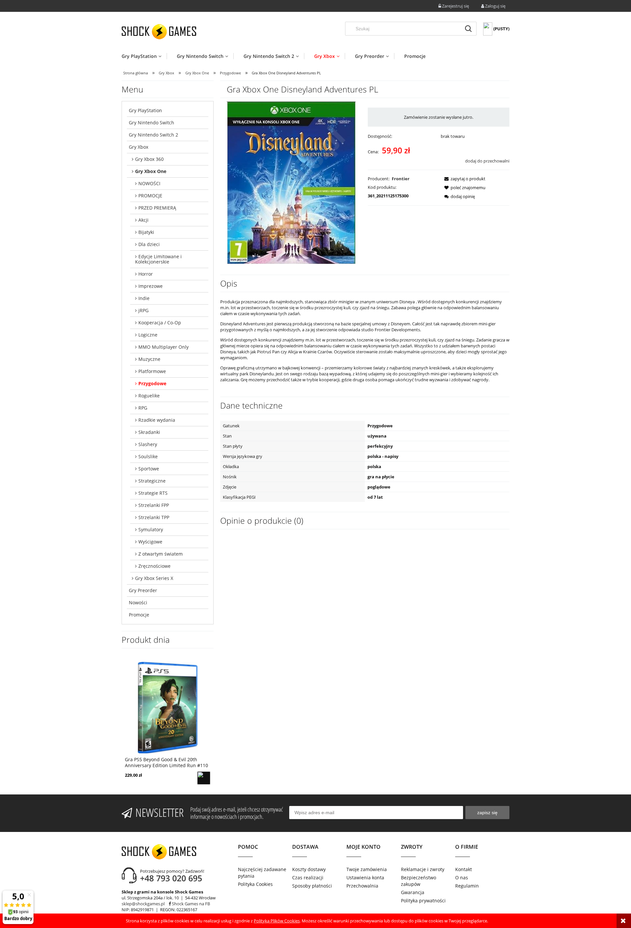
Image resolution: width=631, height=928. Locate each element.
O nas (461, 877)
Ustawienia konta (365, 877)
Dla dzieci (149, 244)
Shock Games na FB (190, 904)
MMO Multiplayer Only (163, 347)
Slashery (147, 444)
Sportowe (148, 468)
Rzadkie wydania (156, 420)
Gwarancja (412, 892)
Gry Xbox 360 (149, 159)
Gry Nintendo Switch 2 (153, 135)
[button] (462, 179)
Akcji (143, 220)
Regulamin (467, 886)
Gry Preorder (143, 590)
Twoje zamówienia (366, 869)
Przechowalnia (362, 886)
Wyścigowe (150, 542)
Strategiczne (152, 481)
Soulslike (148, 456)
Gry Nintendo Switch (151, 122)
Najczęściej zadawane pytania (262, 872)
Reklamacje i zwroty (422, 869)
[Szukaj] (468, 29)
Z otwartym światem (160, 554)
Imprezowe (150, 286)
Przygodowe (152, 383)
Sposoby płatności (312, 886)
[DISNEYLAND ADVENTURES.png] (291, 182)
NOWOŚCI (149, 183)
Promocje (139, 615)
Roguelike (149, 395)
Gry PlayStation (145, 110)
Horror (145, 274)
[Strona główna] (159, 31)
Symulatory (150, 529)
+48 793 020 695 (171, 878)
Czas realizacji (307, 877)
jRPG (143, 310)
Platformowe (152, 371)
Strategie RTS (153, 493)
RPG (142, 408)
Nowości (138, 602)
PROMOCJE (150, 195)
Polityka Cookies (255, 884)
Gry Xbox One (150, 171)
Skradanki (149, 432)
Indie (144, 298)
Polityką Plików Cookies (277, 921)
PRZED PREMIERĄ (157, 208)
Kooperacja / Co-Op (159, 322)
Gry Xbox (138, 147)
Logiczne (147, 335)
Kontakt (463, 869)
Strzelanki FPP (153, 505)
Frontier (400, 179)
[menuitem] (144, 56)
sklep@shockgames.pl (143, 904)
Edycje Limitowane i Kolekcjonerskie (158, 259)
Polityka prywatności (423, 900)
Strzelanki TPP (153, 517)
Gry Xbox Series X (154, 578)
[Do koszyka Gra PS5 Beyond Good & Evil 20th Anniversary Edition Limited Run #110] (203, 778)
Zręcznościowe (154, 566)
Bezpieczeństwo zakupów (418, 880)
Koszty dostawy (309, 869)
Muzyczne (149, 359)
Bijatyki (146, 232)
